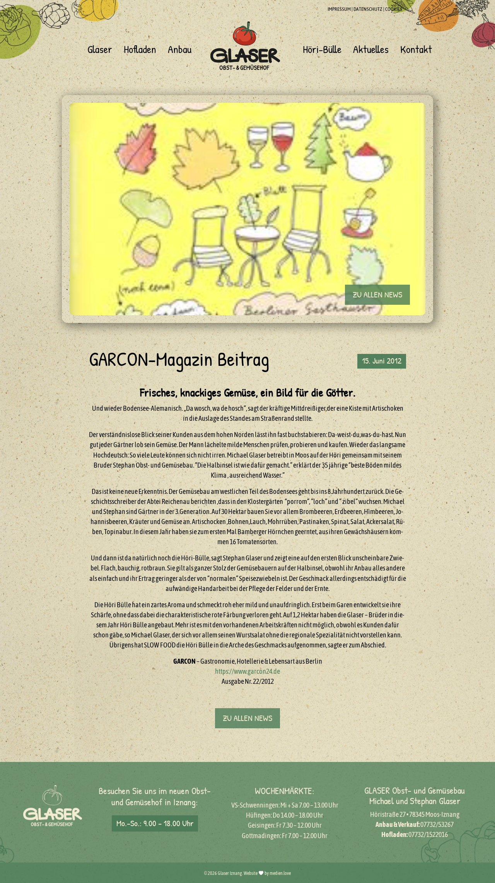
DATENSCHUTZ (367, 9)
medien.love (280, 873)
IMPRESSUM (339, 9)
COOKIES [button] (393, 9)
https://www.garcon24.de (247, 671)
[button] (377, 295)
